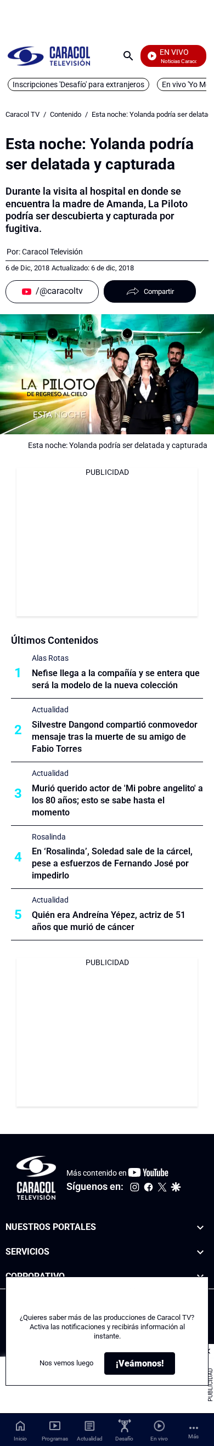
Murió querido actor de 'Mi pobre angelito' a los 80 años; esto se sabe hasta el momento (117, 800)
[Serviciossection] (200, 1252)
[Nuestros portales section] (200, 1227)
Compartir (159, 291)
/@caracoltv (59, 291)
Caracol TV (22, 114)
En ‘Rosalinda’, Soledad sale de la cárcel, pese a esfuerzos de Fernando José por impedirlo (112, 863)
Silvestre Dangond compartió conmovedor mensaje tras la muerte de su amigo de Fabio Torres (115, 736)
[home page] (49, 55)
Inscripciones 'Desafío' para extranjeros (78, 84)
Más (193, 1436)
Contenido (65, 114)
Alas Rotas (50, 658)
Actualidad (50, 709)
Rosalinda (49, 836)
